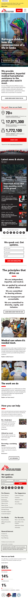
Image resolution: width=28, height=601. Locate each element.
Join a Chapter (18, 503)
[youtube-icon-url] (17, 232)
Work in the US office (20, 519)
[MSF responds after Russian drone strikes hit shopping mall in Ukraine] (14, 223)
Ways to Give (4, 503)
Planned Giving (5, 509)
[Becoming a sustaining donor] (14, 448)
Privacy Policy (4, 535)
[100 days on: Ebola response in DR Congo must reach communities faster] (14, 207)
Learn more (4, 562)
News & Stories (5, 519)
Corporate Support (5, 513)
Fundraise (17, 497)
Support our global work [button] (10, 61)
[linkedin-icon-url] (20, 232)
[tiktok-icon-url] (24, 232)
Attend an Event (19, 499)
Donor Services (5, 495)
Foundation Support (6, 511)
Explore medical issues (7, 356)
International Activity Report (16, 144)
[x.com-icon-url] (11, 232)
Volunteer (17, 501)
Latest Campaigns (19, 495)
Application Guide (19, 525)
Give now (4, 6)
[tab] (4, 107)
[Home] (7, 10)
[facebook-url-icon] (4, 232)
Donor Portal (4, 497)
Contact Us (4, 533)
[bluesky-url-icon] (7, 232)
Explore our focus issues (7, 397)
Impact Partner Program (7, 507)
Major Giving (4, 505)
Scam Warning (4, 538)
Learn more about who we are (14, 312)
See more (3, 162)
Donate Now (14, 140)
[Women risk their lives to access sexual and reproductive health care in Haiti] (14, 215)
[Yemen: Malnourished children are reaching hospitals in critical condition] (14, 199)
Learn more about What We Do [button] (14, 98)
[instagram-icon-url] (14, 232)
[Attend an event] (14, 436)
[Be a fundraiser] (14, 424)
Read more (4, 57)
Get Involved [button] (14, 458)
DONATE (19, 10)
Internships (17, 527)
